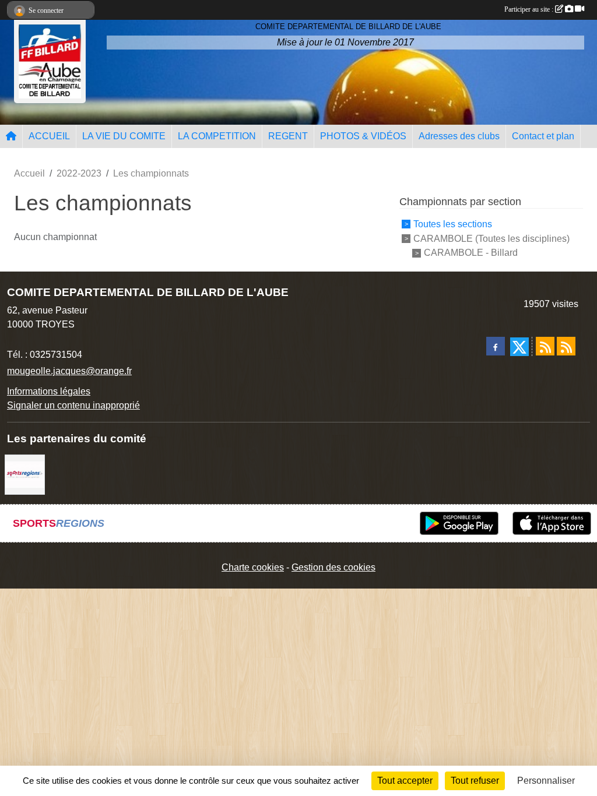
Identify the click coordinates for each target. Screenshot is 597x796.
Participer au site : (529, 9)
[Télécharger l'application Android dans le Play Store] (459, 523)
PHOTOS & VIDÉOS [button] (363, 136)
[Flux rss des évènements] (566, 346)
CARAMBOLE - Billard (471, 253)
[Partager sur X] (519, 346)
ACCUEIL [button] (49, 136)
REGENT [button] (288, 136)
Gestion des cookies (333, 567)
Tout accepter (405, 781)
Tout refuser (475, 781)
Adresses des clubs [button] (459, 136)
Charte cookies (253, 567)
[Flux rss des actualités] (545, 346)
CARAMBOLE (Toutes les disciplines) (491, 238)
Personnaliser (546, 781)
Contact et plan (543, 136)
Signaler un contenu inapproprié (73, 405)
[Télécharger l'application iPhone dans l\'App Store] (551, 523)
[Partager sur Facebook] (495, 346)
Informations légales (48, 391)
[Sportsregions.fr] (25, 474)
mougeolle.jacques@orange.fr (69, 371)
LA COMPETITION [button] (217, 136)
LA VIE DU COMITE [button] (124, 136)
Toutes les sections (452, 224)
